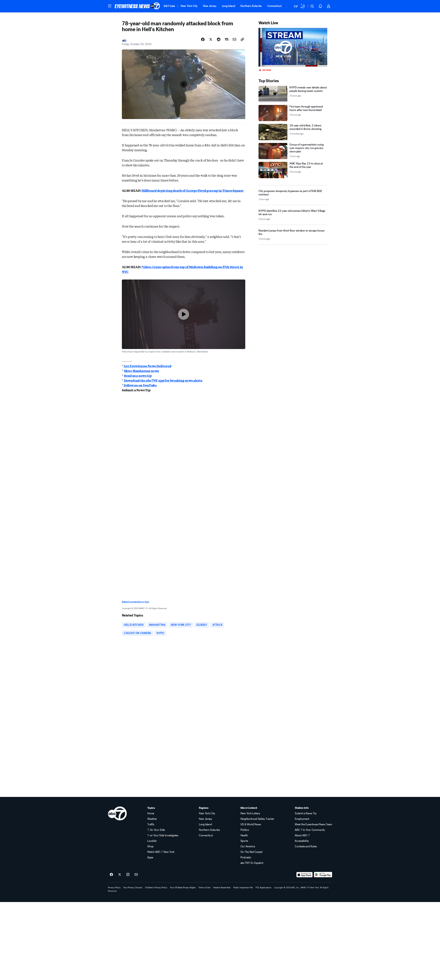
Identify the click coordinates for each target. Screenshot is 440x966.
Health (244, 835)
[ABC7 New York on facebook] (111, 874)
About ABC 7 (302, 835)
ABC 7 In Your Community (310, 830)
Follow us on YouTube (140, 385)
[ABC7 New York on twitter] (119, 874)
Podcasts (245, 857)
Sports (244, 841)
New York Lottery (250, 813)
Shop (150, 846)
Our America (247, 846)
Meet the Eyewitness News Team (313, 824)
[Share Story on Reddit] (219, 39)
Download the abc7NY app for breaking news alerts (163, 380)
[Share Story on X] (211, 39)
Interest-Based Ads (222, 888)
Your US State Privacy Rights (183, 888)
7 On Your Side (156, 830)
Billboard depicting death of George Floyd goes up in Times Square (193, 190)
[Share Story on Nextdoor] (226, 39)
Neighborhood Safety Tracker (257, 819)
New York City (189, 6)
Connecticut (274, 6)
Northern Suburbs (251, 6)
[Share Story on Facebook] (203, 39)
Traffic (151, 824)
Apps (150, 857)
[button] (109, 5)
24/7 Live (169, 6)
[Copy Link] (242, 39)
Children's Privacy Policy (156, 888)
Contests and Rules (306, 846)
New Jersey (209, 6)
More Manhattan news (141, 370)
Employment (302, 819)
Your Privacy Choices (132, 888)
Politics (244, 830)
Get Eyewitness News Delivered (147, 366)
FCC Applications (263, 888)
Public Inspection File (243, 888)
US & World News (250, 824)
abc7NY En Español (251, 863)
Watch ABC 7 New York (160, 852)
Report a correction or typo (135, 601)
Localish (152, 841)
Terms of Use (204, 888)
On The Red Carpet (251, 852)
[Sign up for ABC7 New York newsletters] (136, 874)
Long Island (228, 6)
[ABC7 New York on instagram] (127, 874)
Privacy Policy (114, 888)
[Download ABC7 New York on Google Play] (323, 874)
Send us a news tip (138, 375)
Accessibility (302, 841)
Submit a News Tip (305, 813)
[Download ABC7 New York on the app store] (304, 874)
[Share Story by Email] (234, 39)
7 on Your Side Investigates (162, 835)
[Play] (292, 47)
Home (150, 813)
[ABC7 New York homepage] (137, 6)
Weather (152, 819)
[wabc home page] (117, 813)
